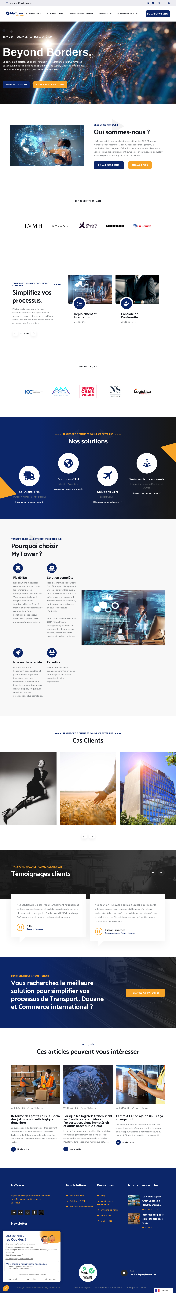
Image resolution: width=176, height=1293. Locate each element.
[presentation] (84, 836)
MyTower (38, 1108)
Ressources (104, 13)
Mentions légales (82, 1287)
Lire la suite (80, 325)
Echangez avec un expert (145, 993)
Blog (103, 1195)
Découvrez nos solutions (28, 502)
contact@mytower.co (20, 3)
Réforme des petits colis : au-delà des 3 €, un (153, 1219)
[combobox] (163, 1290)
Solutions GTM (54, 13)
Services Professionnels (80, 13)
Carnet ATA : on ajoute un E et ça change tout (139, 1118)
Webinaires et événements (105, 1203)
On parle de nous (109, 1210)
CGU (153, 1287)
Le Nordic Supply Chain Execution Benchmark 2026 (151, 1201)
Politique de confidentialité (108, 1287)
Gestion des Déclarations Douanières (83, 317)
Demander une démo (158, 14)
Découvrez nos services (145, 493)
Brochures (106, 1215)
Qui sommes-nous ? (126, 13)
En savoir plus (140, 165)
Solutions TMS (32, 13)
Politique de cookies (136, 1287)
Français (164, 1290)
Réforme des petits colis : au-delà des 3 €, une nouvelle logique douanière (35, 1119)
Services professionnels (81, 1206)
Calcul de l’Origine (134, 314)
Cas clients (106, 1221)
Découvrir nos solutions (50, 84)
